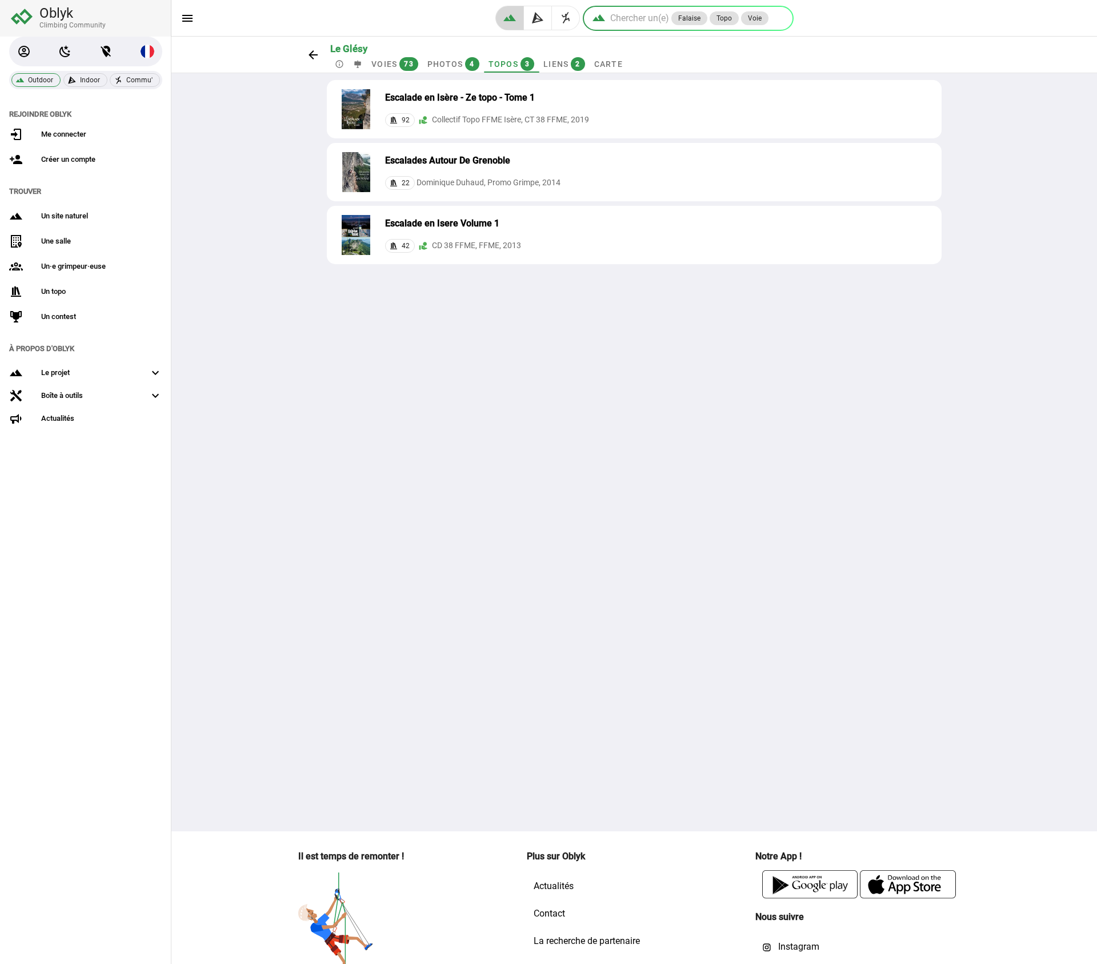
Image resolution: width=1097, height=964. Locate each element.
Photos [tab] (450, 64)
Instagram (797, 946)
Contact (549, 913)
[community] (566, 18)
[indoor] (538, 18)
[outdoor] (509, 18)
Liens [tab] (561, 64)
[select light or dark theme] (65, 51)
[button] (24, 51)
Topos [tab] (509, 64)
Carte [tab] (608, 64)
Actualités (554, 886)
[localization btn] (106, 51)
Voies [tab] (392, 64)
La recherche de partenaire (587, 940)
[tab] (339, 64)
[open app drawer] (187, 18)
